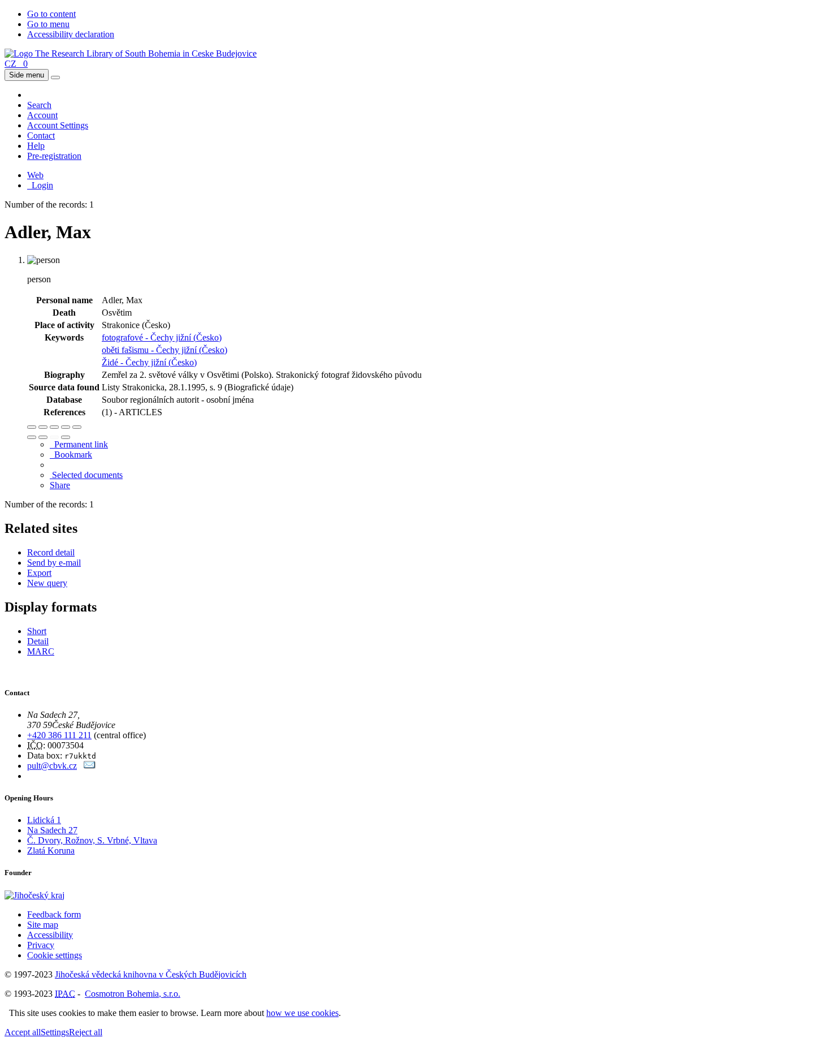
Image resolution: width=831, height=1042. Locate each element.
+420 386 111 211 (59, 735)
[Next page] (65, 437)
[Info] (76, 427)
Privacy (40, 945)
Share (60, 485)
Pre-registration (54, 156)
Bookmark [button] (71, 454)
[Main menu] (55, 77)
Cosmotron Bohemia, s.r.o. (132, 993)
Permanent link (79, 444)
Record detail (51, 552)
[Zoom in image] (31, 427)
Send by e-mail (54, 562)
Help (36, 145)
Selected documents (86, 475)
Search (39, 105)
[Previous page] (54, 437)
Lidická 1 (44, 820)
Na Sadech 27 (52, 830)
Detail (38, 641)
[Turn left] (31, 437)
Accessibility (50, 935)
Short (36, 631)
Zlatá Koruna (51, 850)
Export (39, 573)
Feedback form (54, 914)
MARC (40, 651)
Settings (55, 1032)
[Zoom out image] (42, 427)
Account (42, 115)
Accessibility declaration (70, 34)
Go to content (51, 14)
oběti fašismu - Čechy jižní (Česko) (164, 350)
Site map (42, 924)
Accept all (23, 1032)
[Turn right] (42, 437)
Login (40, 185)
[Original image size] (54, 427)
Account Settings (57, 125)
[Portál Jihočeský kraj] (48, 895)
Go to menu (48, 24)
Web (35, 175)
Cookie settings (54, 955)
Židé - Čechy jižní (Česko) (149, 362)
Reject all (85, 1032)
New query (47, 583)
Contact (41, 135)
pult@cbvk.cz (52, 765)
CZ (10, 63)
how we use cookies (302, 1013)
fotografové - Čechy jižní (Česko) (162, 337)
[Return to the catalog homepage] (131, 53)
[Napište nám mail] (90, 765)
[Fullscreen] (65, 427)
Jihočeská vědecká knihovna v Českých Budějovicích (150, 974)
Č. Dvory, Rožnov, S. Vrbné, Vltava (92, 840)
